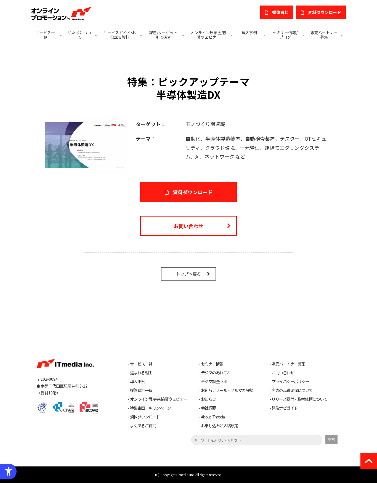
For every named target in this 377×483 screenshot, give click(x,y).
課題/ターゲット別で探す (163, 35)
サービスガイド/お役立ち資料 (119, 35)
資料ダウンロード (193, 192)
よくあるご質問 (143, 425)
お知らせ (208, 399)
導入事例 (249, 32)
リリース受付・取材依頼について (299, 399)
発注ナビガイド (285, 407)
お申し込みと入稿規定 (219, 425)
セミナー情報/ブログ (285, 35)
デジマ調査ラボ (214, 381)
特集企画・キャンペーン (150, 407)
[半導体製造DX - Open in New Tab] (86, 144)
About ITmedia (213, 416)
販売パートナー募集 (324, 35)
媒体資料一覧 (141, 390)
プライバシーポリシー (290, 381)
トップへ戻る (188, 274)
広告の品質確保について (292, 390)
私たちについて (79, 35)
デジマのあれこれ (216, 372)
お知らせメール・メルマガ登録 (227, 390)
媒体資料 (280, 12)
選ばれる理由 (141, 372)
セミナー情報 (212, 363)
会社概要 (208, 407)
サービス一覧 (45, 35)
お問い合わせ (188, 226)
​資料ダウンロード (324, 12)
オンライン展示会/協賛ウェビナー (208, 35)
